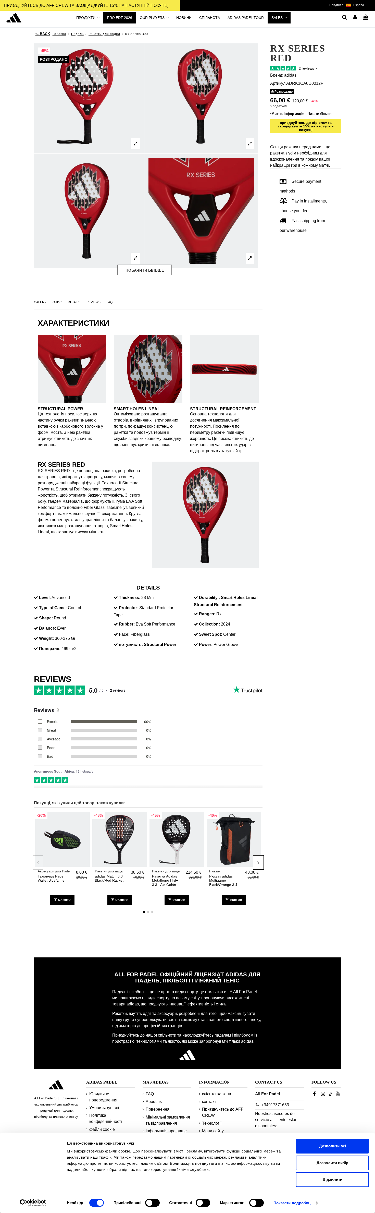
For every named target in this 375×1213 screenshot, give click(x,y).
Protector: (128, 608)
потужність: (131, 644)
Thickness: (129, 597)
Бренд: (276, 75)
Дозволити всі (332, 1146)
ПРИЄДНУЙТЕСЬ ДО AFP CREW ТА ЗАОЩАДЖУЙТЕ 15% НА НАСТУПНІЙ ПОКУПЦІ (86, 5)
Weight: (46, 638)
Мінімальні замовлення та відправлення (168, 1120)
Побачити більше (145, 270)
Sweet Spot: (210, 634)
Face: (124, 634)
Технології (211, 1123)
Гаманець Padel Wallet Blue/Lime (51, 878)
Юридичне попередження (103, 1097)
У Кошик (62, 900)
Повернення (157, 1109)
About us (154, 1101)
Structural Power (160, 644)
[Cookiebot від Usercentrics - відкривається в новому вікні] (33, 1203)
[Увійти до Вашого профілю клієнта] (355, 18)
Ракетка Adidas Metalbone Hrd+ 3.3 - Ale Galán (165, 880)
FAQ (109, 302)
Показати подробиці (292, 1203)
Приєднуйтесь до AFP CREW (223, 1112)
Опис (57, 302)
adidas (290, 75)
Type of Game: (53, 608)
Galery (40, 302)
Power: (205, 644)
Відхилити (332, 1179)
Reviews (93, 302)
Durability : (209, 597)
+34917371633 (275, 1105)
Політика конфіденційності (105, 1118)
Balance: (47, 628)
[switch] (152, 1203)
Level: (45, 597)
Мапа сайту (213, 1131)
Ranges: (207, 614)
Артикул (277, 83)
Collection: (209, 624)
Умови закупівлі (104, 1108)
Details (74, 302)
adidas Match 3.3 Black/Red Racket (109, 878)
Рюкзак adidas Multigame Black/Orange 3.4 (223, 880)
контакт (209, 1101)
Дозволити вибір (332, 1163)
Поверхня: (49, 648)
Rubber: (127, 624)
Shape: (46, 618)
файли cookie (102, 1129)
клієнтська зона (216, 1094)
